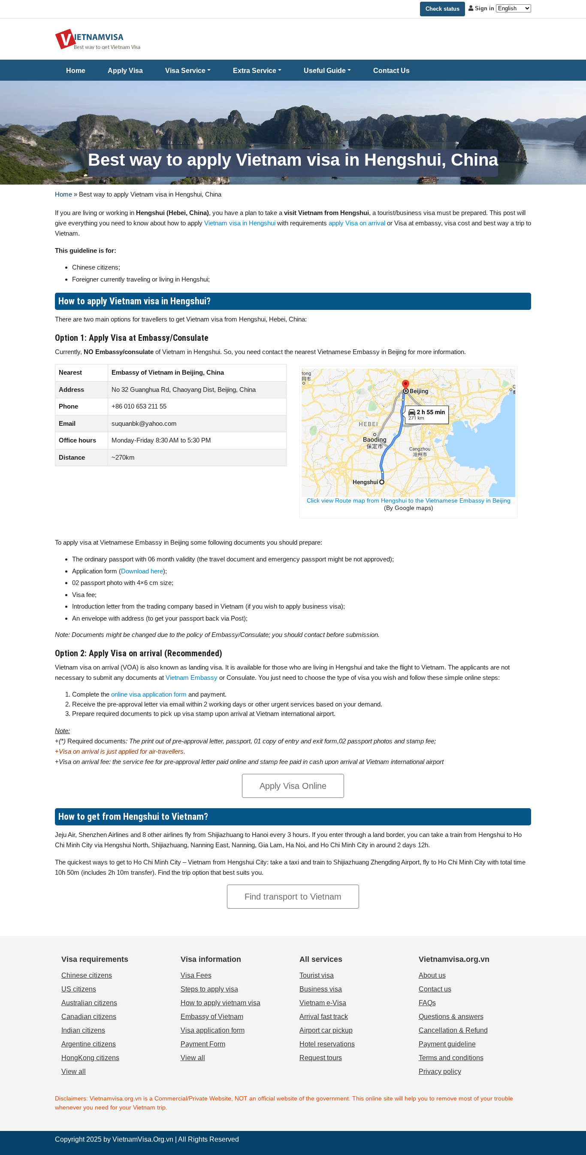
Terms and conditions (451, 1057)
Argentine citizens (88, 1044)
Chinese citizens (86, 975)
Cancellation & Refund (453, 1030)
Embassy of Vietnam (212, 1016)
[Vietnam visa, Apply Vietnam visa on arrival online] (98, 38)
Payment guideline (447, 1044)
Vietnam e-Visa (322, 1002)
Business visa (320, 989)
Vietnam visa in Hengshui (239, 223)
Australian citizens (89, 1002)
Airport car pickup (326, 1030)
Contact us (435, 989)
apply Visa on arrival (357, 223)
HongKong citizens (90, 1057)
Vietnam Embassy (190, 677)
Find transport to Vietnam (293, 896)
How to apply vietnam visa (220, 1002)
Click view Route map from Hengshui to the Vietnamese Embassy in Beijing (408, 500)
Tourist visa (316, 975)
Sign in (484, 8)
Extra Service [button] (254, 70)
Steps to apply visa (209, 989)
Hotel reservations (327, 1044)
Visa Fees (196, 975)
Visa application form (213, 1030)
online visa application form (149, 694)
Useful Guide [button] (325, 70)
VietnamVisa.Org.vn (142, 1139)
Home (75, 70)
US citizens (78, 989)
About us (432, 975)
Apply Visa (125, 70)
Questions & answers (451, 1016)
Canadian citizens (88, 1016)
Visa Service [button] (185, 70)
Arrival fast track (323, 1016)
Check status (442, 9)
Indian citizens (83, 1030)
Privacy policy (440, 1071)
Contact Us (391, 70)
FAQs (427, 1002)
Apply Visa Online (293, 786)
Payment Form (203, 1044)
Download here (142, 571)
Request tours (320, 1057)
